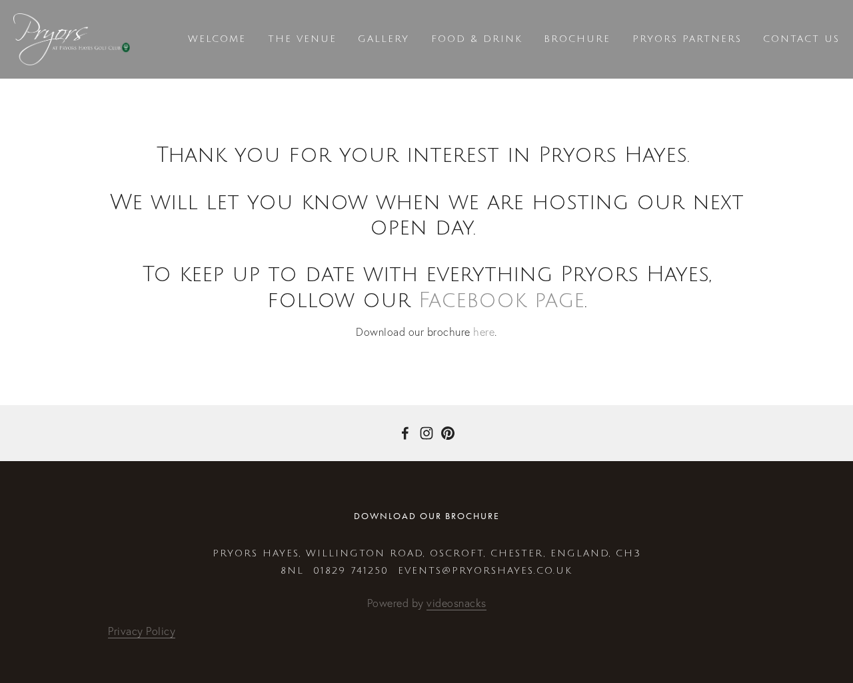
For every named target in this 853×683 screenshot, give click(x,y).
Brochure (577, 39)
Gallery (383, 39)
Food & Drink (476, 39)
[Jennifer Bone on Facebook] (405, 433)
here (483, 332)
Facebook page (501, 300)
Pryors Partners (687, 39)
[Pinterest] (447, 433)
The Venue (302, 39)
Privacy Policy (141, 631)
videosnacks (456, 603)
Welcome (217, 39)
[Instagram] (426, 433)
